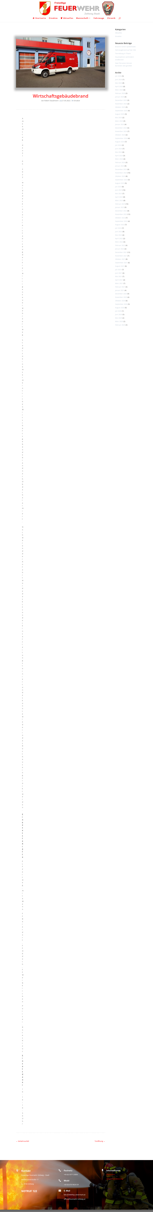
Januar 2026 (119, 97)
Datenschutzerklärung (114, 1179)
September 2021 (121, 263)
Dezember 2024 (121, 128)
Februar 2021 (120, 287)
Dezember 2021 (121, 252)
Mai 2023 (118, 193)
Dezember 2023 (121, 169)
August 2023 (119, 183)
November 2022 (121, 214)
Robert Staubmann (51, 101)
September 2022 (121, 221)
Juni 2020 (118, 314)
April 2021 (119, 280)
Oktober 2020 (120, 301)
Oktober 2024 (120, 135)
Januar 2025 (119, 124)
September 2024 (121, 138)
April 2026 (119, 86)
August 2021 (119, 266)
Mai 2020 (118, 318)
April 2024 (119, 156)
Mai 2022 (118, 235)
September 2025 (121, 111)
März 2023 (119, 200)
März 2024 (119, 159)
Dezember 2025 (121, 100)
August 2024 (119, 142)
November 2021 (121, 256)
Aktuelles (118, 33)
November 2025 (121, 104)
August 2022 (119, 225)
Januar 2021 (119, 290)
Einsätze (77, 101)
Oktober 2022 (120, 218)
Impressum (110, 1174)
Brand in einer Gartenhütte (125, 47)
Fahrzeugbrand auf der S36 (125, 50)
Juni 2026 (118, 79)
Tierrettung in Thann (123, 53)
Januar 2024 (119, 166)
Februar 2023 (120, 204)
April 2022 (119, 238)
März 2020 (119, 321)
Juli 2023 (118, 187)
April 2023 (119, 197)
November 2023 (121, 173)
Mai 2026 (118, 83)
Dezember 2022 (121, 211)
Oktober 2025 (120, 107)
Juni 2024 (118, 149)
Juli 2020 (118, 311)
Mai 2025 (118, 117)
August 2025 (119, 114)
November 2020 (121, 297)
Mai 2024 (118, 152)
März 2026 (119, 90)
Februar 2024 (120, 162)
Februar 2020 (120, 325)
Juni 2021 (118, 273)
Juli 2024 (118, 145)
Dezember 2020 (121, 294)
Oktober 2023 (120, 176)
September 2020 (121, 304)
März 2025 (119, 121)
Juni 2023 (118, 190)
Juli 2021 (118, 269)
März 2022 (119, 242)
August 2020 (119, 308)
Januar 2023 (119, 207)
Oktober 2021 (120, 259)
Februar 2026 (120, 93)
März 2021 (119, 283)
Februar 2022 (120, 245)
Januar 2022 (119, 249)
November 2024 (121, 131)
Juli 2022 (118, 228)
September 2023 (121, 180)
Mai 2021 (118, 276)
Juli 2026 (118, 76)
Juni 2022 (118, 231)
